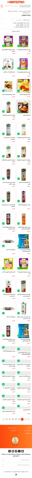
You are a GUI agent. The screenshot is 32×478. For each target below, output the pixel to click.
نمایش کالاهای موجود (21, 25)
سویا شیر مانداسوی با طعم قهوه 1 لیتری (23, 160)
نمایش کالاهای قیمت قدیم (20, 23)
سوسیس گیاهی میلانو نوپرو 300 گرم (23, 72)
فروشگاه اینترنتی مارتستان (25, 11)
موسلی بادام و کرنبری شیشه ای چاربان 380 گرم (9, 183)
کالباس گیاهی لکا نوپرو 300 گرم (8, 272)
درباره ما (13, 430)
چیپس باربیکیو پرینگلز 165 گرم (24, 204)
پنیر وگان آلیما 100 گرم (11, 249)
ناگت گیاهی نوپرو (26, 115)
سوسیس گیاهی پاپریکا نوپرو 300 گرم (23, 50)
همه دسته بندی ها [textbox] (25, 6)
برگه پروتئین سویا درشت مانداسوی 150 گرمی (25, 250)
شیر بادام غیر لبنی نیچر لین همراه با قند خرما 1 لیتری (23, 317)
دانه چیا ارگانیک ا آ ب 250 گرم (9, 72)
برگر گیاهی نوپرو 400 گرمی (25, 94)
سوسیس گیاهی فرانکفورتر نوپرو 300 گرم (8, 50)
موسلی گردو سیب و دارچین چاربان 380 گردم (8, 205)
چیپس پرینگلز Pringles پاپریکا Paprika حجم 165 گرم (24, 228)
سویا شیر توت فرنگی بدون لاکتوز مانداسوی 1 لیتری (23, 295)
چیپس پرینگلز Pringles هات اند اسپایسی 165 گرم (8, 228)
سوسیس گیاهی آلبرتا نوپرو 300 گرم (23, 272)
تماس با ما (27, 430)
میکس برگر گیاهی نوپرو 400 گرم (8, 94)
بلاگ (28, 428)
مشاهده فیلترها (16, 31)
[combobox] (25, 6)
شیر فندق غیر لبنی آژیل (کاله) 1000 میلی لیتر (9, 295)
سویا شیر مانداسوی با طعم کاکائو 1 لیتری (8, 160)
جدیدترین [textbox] (19, 20)
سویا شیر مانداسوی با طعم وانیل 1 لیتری (23, 138)
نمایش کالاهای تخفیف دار (20, 27)
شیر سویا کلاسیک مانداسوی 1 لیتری (24, 183)
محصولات (27, 433)
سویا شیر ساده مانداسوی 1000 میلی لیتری (9, 138)
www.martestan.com (7, 471)
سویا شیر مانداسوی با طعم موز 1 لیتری (8, 116)
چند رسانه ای (11, 428)
